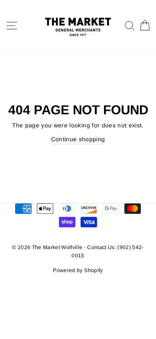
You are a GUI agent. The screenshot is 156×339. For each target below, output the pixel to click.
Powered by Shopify (78, 270)
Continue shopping (78, 139)
